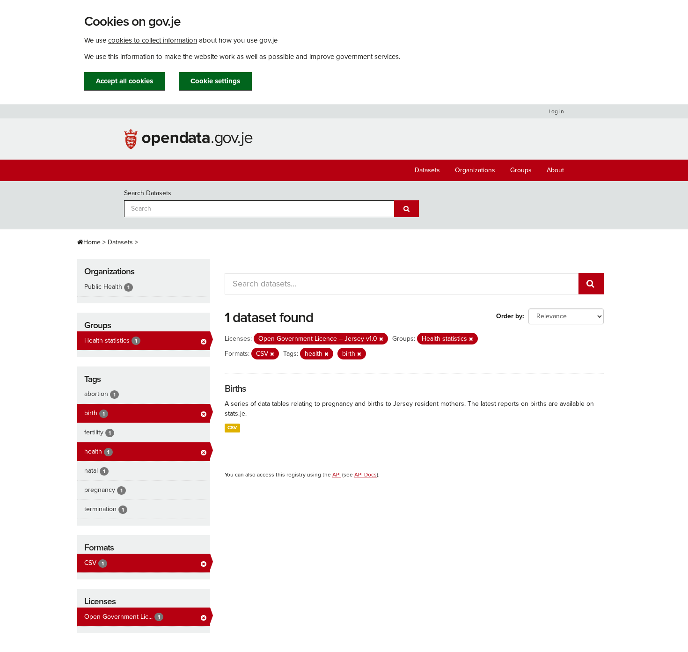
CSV (232, 428)
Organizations (475, 170)
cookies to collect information (152, 40)
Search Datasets (147, 193)
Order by (509, 316)
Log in (556, 111)
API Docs (365, 474)
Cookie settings (215, 81)
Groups (521, 170)
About (555, 170)
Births (235, 389)
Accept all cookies (124, 81)
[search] (591, 283)
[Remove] (381, 339)
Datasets (427, 170)
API (336, 474)
